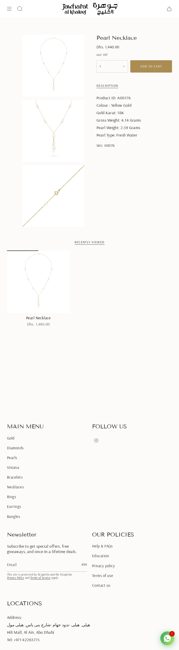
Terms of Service (40, 578)
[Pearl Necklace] (38, 281)
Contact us (101, 585)
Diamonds (15, 447)
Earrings (14, 506)
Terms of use (102, 575)
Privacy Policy (15, 578)
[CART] (169, 9)
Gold (11, 438)
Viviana (13, 467)
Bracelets (15, 477)
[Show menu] (9, 9)
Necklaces (15, 486)
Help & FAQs (102, 545)
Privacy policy (103, 565)
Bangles (13, 516)
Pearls (12, 457)
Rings (11, 496)
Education (100, 555)
